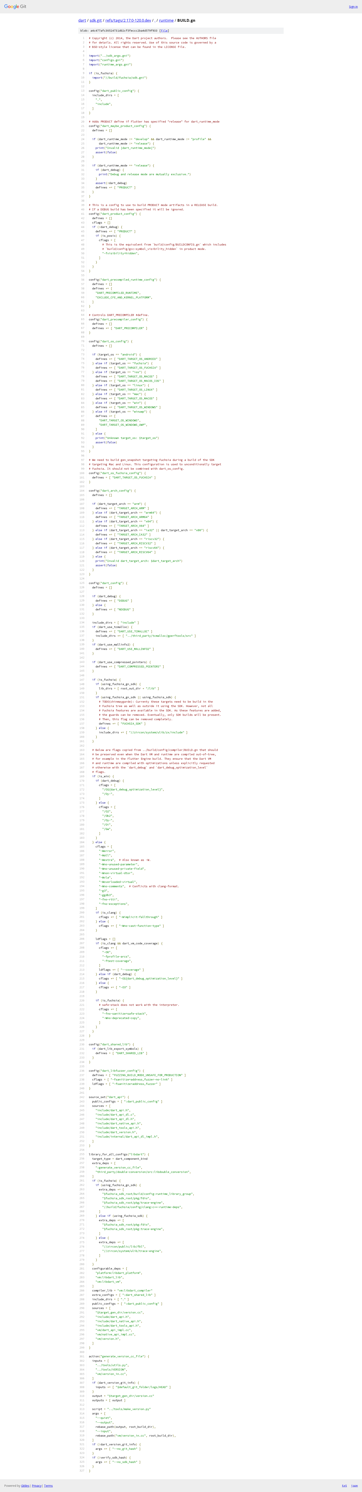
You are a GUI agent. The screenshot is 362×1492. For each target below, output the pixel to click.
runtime (166, 20)
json (354, 1485)
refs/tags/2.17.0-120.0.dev (128, 20)
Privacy (36, 1486)
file (164, 30)
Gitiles (25, 1486)
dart (82, 20)
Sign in (353, 7)
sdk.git (96, 20)
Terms (48, 1486)
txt (344, 1485)
